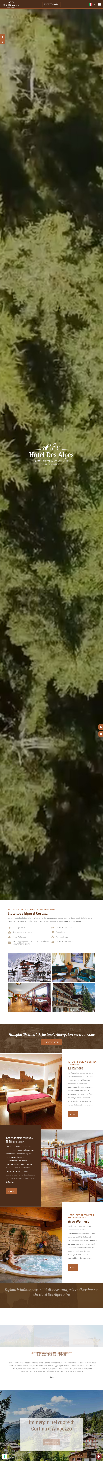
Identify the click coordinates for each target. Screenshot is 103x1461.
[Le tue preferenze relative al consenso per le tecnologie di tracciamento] (4, 1456)
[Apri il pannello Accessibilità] (99, 1457)
